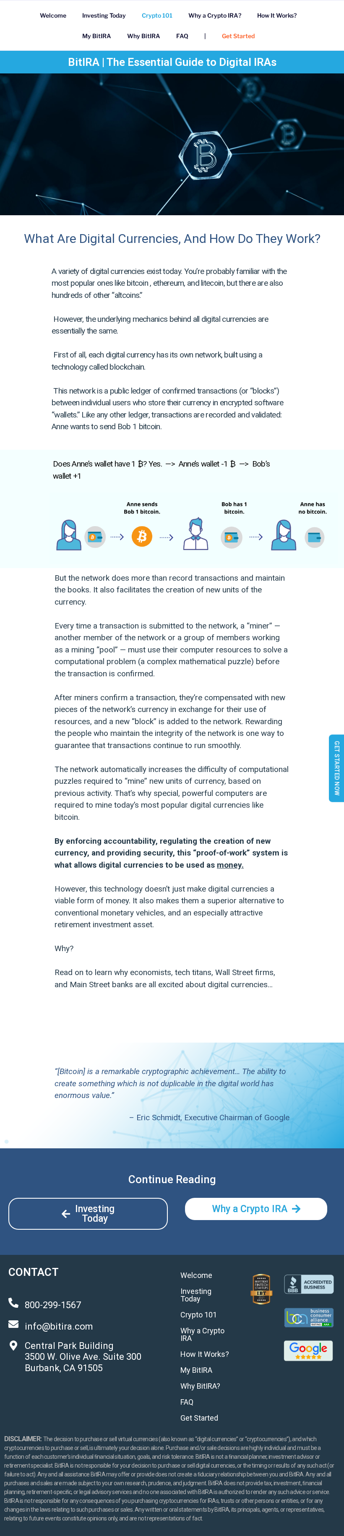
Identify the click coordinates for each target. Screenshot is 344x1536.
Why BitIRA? (200, 1386)
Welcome (53, 15)
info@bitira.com (59, 1326)
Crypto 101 (157, 15)
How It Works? (277, 15)
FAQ (182, 35)
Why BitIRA (143, 35)
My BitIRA (96, 35)
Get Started (238, 35)
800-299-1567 (53, 1305)
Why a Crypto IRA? (214, 15)
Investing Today (104, 15)
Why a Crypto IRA (202, 1334)
